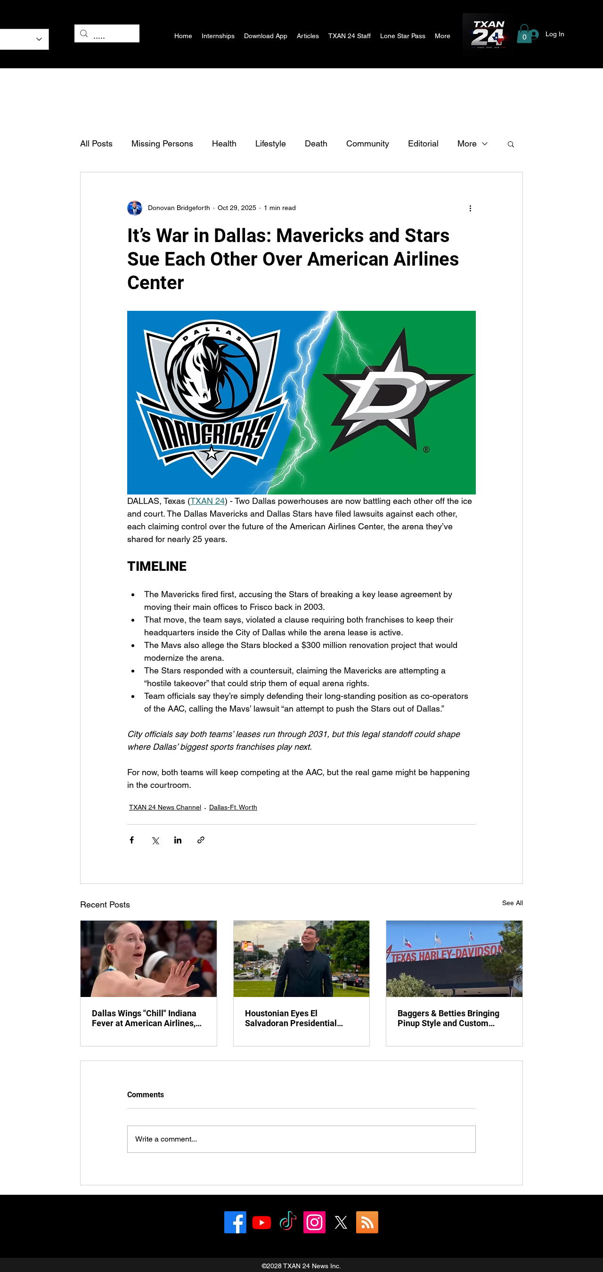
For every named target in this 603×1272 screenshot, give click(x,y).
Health (224, 143)
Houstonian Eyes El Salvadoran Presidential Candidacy (291, 1018)
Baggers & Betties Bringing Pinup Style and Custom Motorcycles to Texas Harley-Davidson (453, 1018)
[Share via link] (200, 839)
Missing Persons (162, 143)
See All (512, 903)
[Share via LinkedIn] (177, 839)
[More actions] (470, 208)
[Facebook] (235, 1222)
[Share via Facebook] (131, 839)
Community (367, 143)
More (467, 143)
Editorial (423, 143)
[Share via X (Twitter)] (154, 839)
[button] (524, 33)
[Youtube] (262, 1222)
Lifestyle (270, 143)
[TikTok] (288, 1222)
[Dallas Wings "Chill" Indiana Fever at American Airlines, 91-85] (149, 959)
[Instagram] (314, 1222)
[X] (341, 1222)
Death (316, 143)
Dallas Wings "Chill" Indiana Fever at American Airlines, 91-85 (144, 1018)
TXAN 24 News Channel (165, 807)
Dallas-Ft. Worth (233, 807)
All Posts (96, 143)
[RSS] (367, 1222)
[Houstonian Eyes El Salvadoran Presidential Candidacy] (302, 959)
